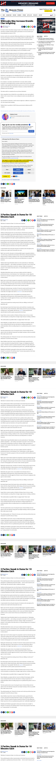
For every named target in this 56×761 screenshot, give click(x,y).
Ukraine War (8, 15)
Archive (40, 15)
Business (19, 15)
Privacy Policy (11, 133)
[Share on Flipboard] (33, 27)
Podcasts (35, 15)
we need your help (14, 158)
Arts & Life (29, 15)
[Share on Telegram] (26, 27)
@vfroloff (12, 117)
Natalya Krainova (5, 219)
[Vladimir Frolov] (2, 27)
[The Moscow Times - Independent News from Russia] (12, 10)
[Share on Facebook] (22, 27)
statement (19, 291)
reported (21, 310)
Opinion (24, 15)
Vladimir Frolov (7, 26)
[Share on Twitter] (24, 27)
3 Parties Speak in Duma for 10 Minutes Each (16, 215)
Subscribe (31, 131)
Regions (14, 15)
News (4, 15)
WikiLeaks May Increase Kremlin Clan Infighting (17, 22)
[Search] (54, 15)
